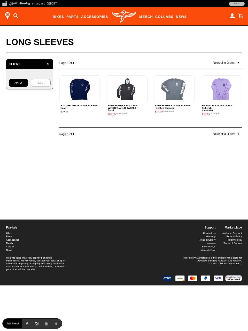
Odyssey (201, 260)
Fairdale (11, 227)
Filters (29, 64)
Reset (41, 82)
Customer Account (232, 233)
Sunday (212, 260)
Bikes (58, 17)
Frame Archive (208, 250)
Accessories (94, 17)
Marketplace (233, 227)
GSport (237, 260)
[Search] (16, 16)
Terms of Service (233, 243)
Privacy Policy (234, 239)
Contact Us (209, 233)
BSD (238, 263)
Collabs (164, 17)
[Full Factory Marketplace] (5, 3)
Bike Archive (209, 246)
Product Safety (207, 239)
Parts (72, 17)
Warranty (211, 236)
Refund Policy (234, 236)
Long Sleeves (40, 42)
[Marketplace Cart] (241, 16)
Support (236, 4)
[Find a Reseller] (7, 16)
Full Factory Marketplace (196, 257)
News (181, 17)
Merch (146, 17)
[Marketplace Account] (232, 16)
